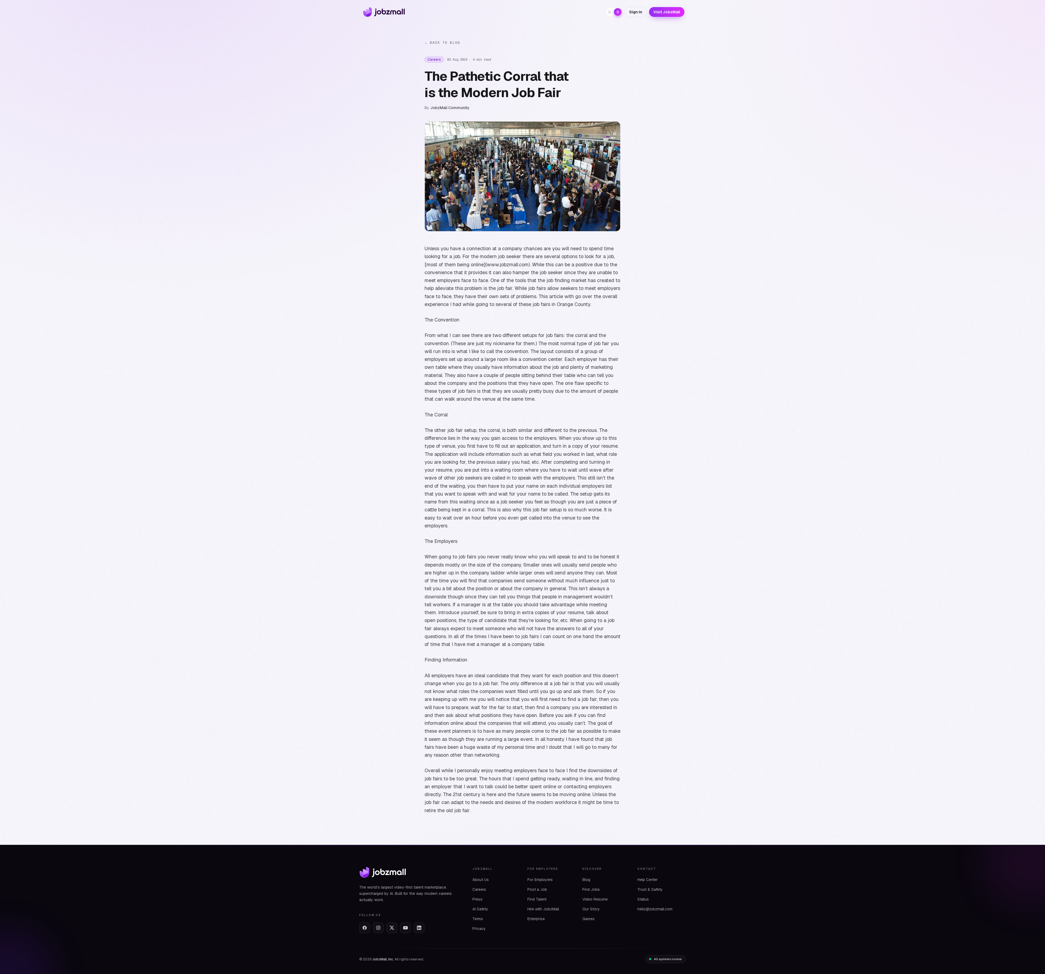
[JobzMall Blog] (383, 12)
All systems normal (668, 959)
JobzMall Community (449, 107)
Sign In (635, 12)
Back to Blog (442, 43)
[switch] (614, 12)
